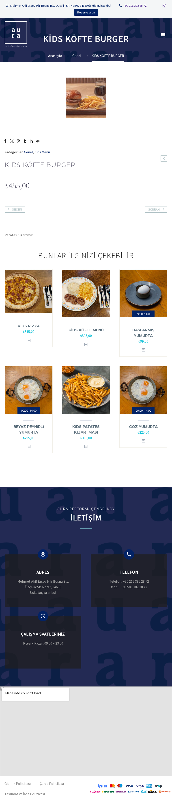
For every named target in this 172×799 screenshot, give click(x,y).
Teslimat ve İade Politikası (24, 794)
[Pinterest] (18, 141)
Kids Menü (42, 152)
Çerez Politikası (52, 783)
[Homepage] (17, 34)
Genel (28, 152)
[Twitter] (12, 141)
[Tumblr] (25, 141)
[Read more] (43, 580)
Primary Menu (163, 34)
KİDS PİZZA (29, 326)
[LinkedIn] (31, 141)
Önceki (17, 209)
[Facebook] (5, 141)
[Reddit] (38, 141)
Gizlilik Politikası (17, 783)
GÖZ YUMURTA (143, 427)
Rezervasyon (86, 12)
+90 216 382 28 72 (134, 6)
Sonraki (154, 209)
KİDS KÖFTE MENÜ (86, 330)
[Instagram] (164, 5)
